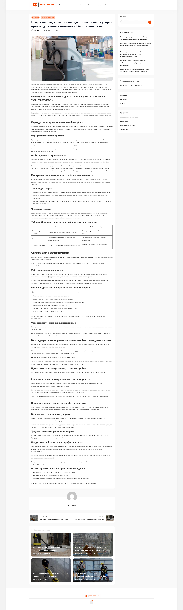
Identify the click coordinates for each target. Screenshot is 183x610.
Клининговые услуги (95, 5)
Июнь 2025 (123, 99)
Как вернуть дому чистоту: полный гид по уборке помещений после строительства (50, 550)
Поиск (123, 17)
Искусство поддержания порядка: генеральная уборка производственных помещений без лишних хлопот (136, 45)
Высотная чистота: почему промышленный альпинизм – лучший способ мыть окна (91, 576)
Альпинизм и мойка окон (77, 5)
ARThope (37, 30)
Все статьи (63, 5)
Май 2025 (123, 103)
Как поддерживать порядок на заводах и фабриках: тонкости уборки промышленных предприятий (50, 576)
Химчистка (108, 5)
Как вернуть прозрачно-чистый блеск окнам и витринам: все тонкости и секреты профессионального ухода (91, 550)
